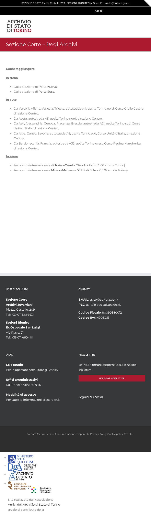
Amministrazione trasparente (72, 434)
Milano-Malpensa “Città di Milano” (76, 170)
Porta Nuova (48, 87)
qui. (57, 400)
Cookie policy (115, 434)
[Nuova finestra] (41, 488)
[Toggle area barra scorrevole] (147, 3)
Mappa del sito (45, 434)
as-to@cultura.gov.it (117, 3)
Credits (128, 434)
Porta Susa (46, 91)
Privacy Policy (98, 434)
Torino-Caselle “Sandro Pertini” (77, 165)
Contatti (31, 434)
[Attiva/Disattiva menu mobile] (143, 26)
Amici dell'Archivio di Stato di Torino (34, 504)
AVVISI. (54, 370)
